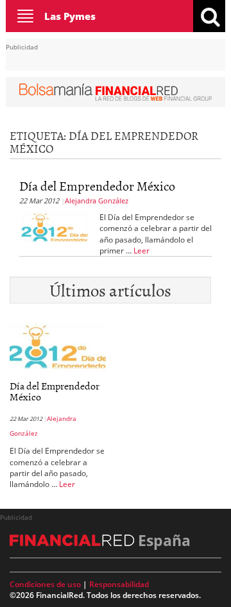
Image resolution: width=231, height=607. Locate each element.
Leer (141, 250)
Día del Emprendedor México (97, 185)
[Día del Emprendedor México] (54, 226)
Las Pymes (70, 16)
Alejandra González (96, 200)
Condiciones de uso (45, 584)
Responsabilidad (119, 584)
